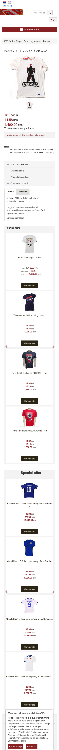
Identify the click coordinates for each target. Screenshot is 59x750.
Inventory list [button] (31, 29)
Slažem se (31, 746)
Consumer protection (20, 183)
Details (10, 191)
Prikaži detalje (15, 746)
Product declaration (19, 176)
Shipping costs (17, 170)
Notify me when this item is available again (26, 135)
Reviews (22, 191)
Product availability (19, 164)
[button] (5, 345)
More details (29, 285)
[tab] (29, 164)
